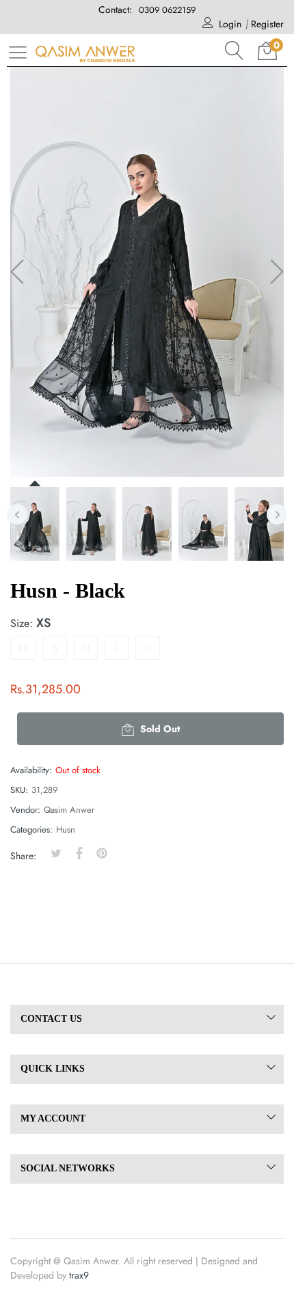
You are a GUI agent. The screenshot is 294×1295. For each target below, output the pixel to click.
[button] (234, 50)
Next (277, 514)
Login (230, 24)
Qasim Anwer (69, 809)
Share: (23, 856)
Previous (17, 514)
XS (23, 647)
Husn (65, 829)
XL (147, 647)
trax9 (79, 1275)
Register (267, 24)
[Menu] (18, 52)
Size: (30, 623)
